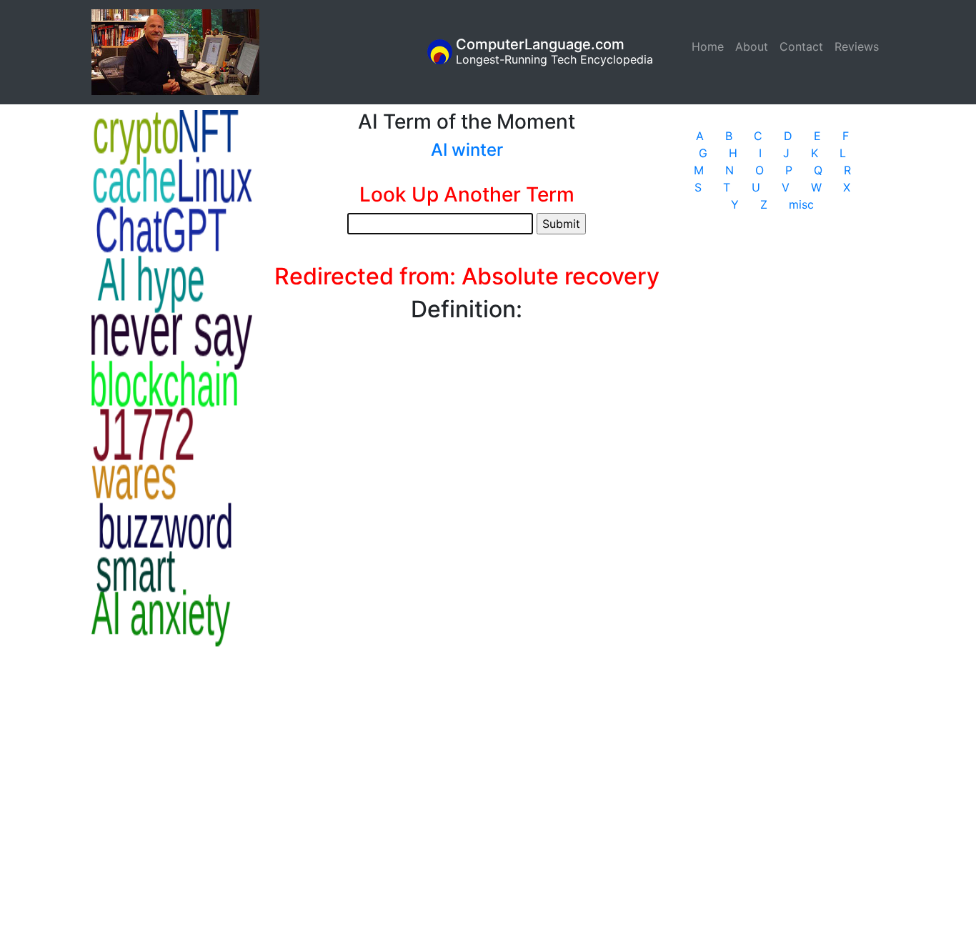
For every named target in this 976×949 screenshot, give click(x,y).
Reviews (857, 46)
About (751, 46)
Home (710, 46)
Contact (801, 46)
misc (801, 204)
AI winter (467, 149)
